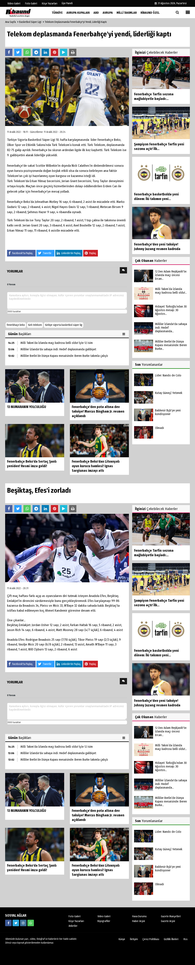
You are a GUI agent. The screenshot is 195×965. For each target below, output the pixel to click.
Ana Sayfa (10, 22)
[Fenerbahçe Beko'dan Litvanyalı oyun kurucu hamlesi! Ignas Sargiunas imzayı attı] (99, 440)
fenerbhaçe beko (16, 325)
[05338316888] (30, 923)
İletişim (134, 939)
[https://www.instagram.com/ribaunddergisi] (23, 923)
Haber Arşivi (138, 921)
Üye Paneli (67, 3)
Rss (186, 939)
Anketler (73, 926)
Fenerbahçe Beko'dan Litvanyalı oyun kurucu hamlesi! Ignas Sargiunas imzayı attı (96, 466)
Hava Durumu (139, 916)
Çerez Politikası (150, 939)
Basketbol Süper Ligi (30, 22)
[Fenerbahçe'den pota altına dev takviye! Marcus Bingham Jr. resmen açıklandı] (99, 385)
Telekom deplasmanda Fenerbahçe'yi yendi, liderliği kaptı (76, 22)
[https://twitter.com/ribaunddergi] (16, 923)
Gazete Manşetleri (171, 916)
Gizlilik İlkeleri (171, 939)
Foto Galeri (75, 916)
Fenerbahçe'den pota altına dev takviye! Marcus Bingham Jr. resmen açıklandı (98, 411)
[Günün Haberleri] (124, 334)
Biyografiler (104, 921)
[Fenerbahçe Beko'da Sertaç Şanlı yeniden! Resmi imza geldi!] (34, 440)
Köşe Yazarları (76, 921)
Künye (122, 939)
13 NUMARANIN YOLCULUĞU (26, 407)
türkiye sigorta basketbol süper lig (63, 325)
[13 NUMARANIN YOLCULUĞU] (34, 385)
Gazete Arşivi (168, 921)
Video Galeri (104, 916)
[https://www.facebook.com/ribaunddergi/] (8, 923)
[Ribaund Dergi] (24, 12)
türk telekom (35, 325)
